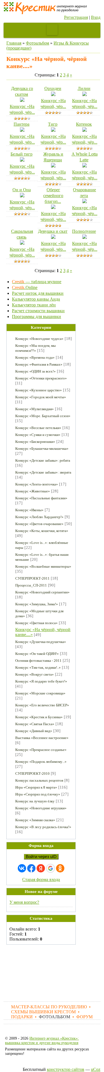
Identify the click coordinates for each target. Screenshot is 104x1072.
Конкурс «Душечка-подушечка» (40, 642)
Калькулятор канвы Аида (36, 299)
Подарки (22, 1016)
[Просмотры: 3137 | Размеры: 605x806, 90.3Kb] (53, 207)
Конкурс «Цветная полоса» (36, 623)
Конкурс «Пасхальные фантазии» (41, 498)
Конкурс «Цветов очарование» (39, 524)
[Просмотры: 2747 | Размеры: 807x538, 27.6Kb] (84, 237)
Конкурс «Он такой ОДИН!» (37, 654)
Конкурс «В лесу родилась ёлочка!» (43, 827)
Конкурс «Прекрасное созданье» (41, 750)
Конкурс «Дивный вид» (33, 731)
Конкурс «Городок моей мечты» (40, 397)
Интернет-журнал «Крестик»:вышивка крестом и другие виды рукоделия (42, 1040)
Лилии (84, 88)
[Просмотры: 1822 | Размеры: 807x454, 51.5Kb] (22, 160)
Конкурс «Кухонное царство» (38, 390)
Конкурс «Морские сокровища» (40, 693)
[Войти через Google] (50, 868)
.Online (24, 287)
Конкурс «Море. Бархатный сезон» (42, 416)
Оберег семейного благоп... (53, 195)
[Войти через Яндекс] (41, 868)
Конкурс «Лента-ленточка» (36, 484)
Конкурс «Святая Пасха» (34, 724)
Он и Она (21, 189)
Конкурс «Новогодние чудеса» (39, 339)
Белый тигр (21, 154)
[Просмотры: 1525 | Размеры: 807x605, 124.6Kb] (84, 94)
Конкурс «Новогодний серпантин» (42, 592)
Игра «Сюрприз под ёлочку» (37, 794)
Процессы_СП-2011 (31, 585)
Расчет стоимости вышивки (38, 310)
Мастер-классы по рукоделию (49, 1006)
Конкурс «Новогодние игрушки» (41, 808)
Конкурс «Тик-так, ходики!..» (38, 667)
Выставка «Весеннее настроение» (42, 738)
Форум (84, 1016)
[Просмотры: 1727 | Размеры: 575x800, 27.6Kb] (53, 237)
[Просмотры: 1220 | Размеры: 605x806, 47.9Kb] (53, 166)
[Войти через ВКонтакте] (22, 868)
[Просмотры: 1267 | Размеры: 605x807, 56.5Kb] (84, 130)
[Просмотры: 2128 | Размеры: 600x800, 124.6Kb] (53, 94)
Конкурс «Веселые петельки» (38, 428)
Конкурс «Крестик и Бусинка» (39, 717)
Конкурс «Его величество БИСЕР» (42, 705)
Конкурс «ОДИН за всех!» (35, 371)
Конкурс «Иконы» (29, 510)
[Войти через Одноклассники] (60, 868)
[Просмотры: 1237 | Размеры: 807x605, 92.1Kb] (22, 195)
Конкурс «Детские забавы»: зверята (43, 472)
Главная (13, 43)
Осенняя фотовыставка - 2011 (38, 660)
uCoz (95, 1069)
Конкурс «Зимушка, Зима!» (36, 604)
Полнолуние (84, 231)
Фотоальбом (37, 43)
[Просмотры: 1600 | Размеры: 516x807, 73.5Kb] (22, 100)
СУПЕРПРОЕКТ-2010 (32, 773)
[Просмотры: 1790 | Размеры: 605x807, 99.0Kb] (22, 243)
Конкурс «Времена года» (35, 357)
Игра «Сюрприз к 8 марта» (36, 787)
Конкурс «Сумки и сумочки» (37, 435)
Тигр (52, 124)
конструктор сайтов (65, 1069)
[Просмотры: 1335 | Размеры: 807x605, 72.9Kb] (53, 130)
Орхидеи (52, 88)
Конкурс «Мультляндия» (34, 409)
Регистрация (76, 17)
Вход (95, 17)
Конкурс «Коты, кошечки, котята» (41, 531)
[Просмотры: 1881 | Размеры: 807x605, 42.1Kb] (84, 166)
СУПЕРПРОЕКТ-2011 (32, 578)
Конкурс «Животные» (32, 491)
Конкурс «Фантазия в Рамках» (38, 364)
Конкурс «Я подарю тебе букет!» (41, 681)
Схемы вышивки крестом (43, 1011)
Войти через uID (41, 856)
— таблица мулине (36, 281)
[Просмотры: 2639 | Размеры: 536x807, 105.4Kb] (22, 130)
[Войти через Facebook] (31, 868)
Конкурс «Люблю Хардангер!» (39, 517)
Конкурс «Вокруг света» (34, 674)
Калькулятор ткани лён (34, 305)
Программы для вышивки (36, 316)
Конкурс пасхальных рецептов (39, 780)
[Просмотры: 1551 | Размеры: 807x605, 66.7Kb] (84, 201)
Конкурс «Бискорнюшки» (35, 442)
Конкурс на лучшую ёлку (35, 801)
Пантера (21, 124)
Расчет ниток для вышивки (38, 293)
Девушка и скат (52, 231)
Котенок (84, 124)
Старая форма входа (41, 879)
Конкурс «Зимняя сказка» (35, 820)
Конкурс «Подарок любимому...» (41, 762)
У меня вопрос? (24, 902)
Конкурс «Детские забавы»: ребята (42, 460)
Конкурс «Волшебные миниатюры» (43, 566)
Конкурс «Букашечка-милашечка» (42, 448)
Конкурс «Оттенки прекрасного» (41, 378)
